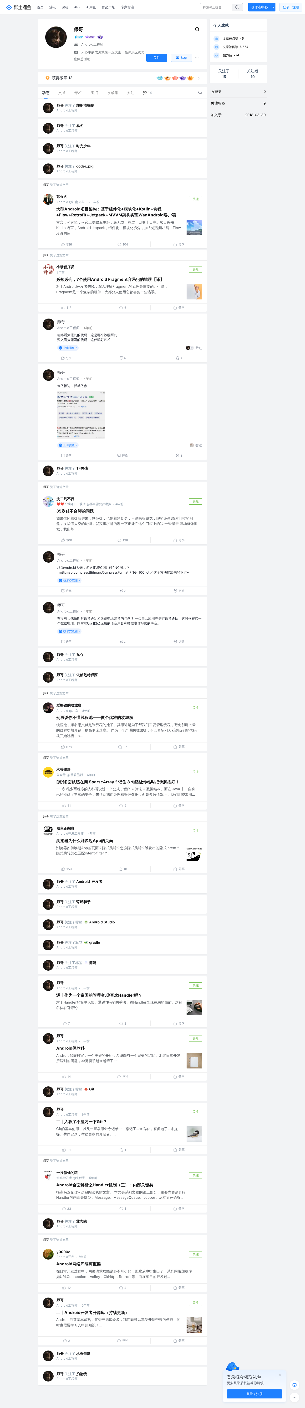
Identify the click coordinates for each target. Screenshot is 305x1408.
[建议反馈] (294, 1385)
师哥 (60, 105)
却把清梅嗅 (85, 105)
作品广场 (108, 7)
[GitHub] (197, 30)
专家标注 (127, 7)
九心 (79, 654)
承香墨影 (63, 769)
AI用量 (91, 7)
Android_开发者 (89, 881)
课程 (65, 7)
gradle (94, 942)
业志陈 (81, 1221)
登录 (291, 7)
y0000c (63, 1252)
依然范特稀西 (87, 675)
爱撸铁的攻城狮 (68, 705)
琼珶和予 (83, 902)
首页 (40, 7)
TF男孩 (82, 468)
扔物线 (81, 1373)
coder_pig (84, 166)
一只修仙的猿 (67, 1172)
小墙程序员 (65, 267)
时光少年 (83, 146)
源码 (92, 962)
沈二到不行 (65, 499)
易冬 (79, 125)
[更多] (294, 1397)
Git (91, 1089)
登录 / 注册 (254, 1394)
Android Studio (102, 922)
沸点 (52, 7)
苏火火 (61, 196)
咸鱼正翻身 (65, 828)
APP (77, 7)
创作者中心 (259, 7)
